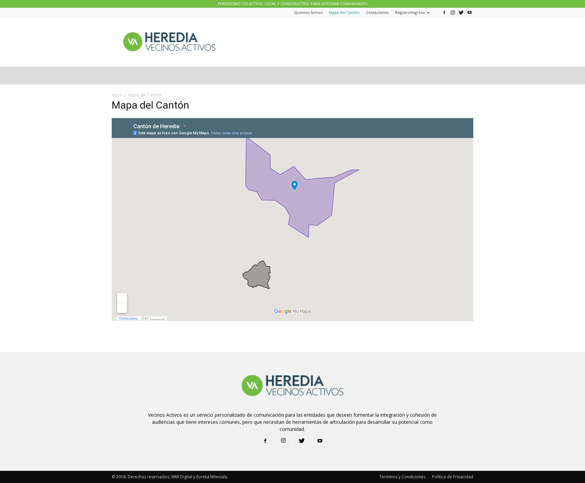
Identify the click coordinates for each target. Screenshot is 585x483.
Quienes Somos (308, 12)
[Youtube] (469, 12)
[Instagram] (452, 12)
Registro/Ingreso (410, 12)
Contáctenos (377, 12)
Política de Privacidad (452, 477)
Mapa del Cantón (344, 12)
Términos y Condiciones (402, 477)
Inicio (117, 95)
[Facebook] (444, 12)
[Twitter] (461, 12)
